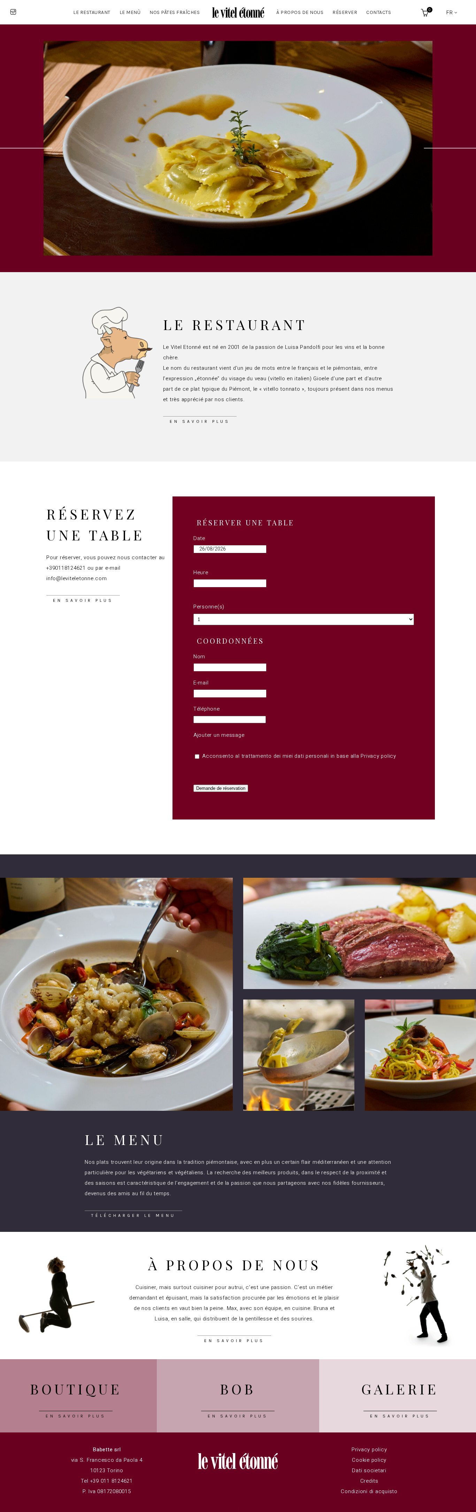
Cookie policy (369, 1460)
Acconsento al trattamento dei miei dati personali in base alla (298, 756)
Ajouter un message (219, 735)
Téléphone (206, 709)
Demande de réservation (220, 788)
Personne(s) (208, 607)
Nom (199, 656)
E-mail (201, 683)
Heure (200, 572)
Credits (369, 1481)
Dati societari (369, 1470)
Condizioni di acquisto (369, 1491)
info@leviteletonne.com (76, 578)
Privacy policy (378, 756)
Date (199, 538)
